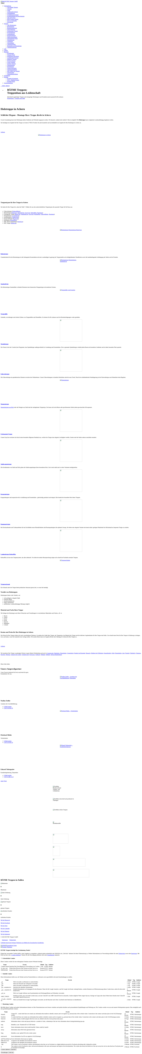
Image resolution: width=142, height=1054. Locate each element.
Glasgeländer (10, 43)
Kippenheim (118, 653)
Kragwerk (15, 218)
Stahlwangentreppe (12, 37)
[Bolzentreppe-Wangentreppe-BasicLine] (71, 240)
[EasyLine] (71, 420)
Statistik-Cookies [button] (7, 973)
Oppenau (138, 653)
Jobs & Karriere (11, 17)
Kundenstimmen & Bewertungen (15, 16)
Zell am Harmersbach (56, 654)
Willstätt (43, 654)
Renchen (3, 654)
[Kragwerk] (71, 480)
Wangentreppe (11, 65)
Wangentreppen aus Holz (7, 407)
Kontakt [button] (6, 77)
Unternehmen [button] (7, 6)
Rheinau (8, 654)
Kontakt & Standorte (12, 78)
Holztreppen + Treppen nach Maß (16, 98)
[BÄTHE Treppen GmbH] (9, 1)
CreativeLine (15, 217)
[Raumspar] (71, 511)
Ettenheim (56, 653)
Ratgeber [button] (6, 52)
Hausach (88, 653)
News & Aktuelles (12, 20)
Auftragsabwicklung (12, 12)
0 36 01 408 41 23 (8, 777)
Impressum (5, 940)
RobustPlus (34, 212)
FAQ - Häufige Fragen (13, 80)
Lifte (5, 49)
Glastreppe (10, 41)
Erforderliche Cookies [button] (8, 958)
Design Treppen (11, 60)
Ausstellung (7, 75)
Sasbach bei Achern (16, 654)
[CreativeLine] (71, 330)
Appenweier (50, 653)
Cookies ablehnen (16, 955)
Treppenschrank (11, 44)
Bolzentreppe (10, 26)
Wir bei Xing (4, 925)
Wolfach (48, 654)
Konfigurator (10, 53)
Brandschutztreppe (12, 28)
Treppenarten (10, 72)
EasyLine (27, 212)
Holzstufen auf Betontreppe (14, 46)
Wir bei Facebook (5, 923)
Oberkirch (132, 653)
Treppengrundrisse (12, 69)
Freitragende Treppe (12, 31)
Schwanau (32, 654)
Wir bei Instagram (5, 934)
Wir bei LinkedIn (5, 928)
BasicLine (14, 212)
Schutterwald (25, 654)
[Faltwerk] (71, 360)
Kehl (113, 653)
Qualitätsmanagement (12, 14)
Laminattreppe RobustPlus (8, 554)
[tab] (71, 958)
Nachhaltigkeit (11, 13)
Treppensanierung (12, 47)
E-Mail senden (8, 706)
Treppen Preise (11, 55)
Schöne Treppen (11, 63)
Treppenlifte (4, 314)
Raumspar (40, 212)
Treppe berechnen (12, 68)
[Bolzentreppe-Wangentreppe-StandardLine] (71, 270)
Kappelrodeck (107, 653)
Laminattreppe (11, 34)
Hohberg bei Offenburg (97, 653)
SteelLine (20, 221)
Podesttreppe (10, 66)
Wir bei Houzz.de (5, 920)
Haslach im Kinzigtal (79, 653)
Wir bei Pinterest (5, 931)
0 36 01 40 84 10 (8, 708)
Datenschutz (12, 940)
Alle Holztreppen (11, 25)
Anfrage (3, 132)
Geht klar (11, 1052)
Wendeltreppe (10, 40)
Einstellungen (50, 955)
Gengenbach (70, 653)
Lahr (123, 653)
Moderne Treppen (12, 59)
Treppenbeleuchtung (12, 74)
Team (8, 10)
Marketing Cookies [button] (7, 1004)
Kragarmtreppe (11, 32)
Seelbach (37, 654)
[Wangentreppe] (71, 390)
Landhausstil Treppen (12, 58)
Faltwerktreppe (11, 29)
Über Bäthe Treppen (12, 7)
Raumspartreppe (11, 35)
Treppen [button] (6, 23)
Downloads (10, 22)
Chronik (9, 9)
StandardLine (21, 212)
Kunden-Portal (11, 81)
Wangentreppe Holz (12, 38)
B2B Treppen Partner (12, 19)
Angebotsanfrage (8, 83)
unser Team (4, 781)
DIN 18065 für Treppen (13, 71)
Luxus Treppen (11, 62)
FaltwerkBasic (16, 211)
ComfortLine (15, 215)
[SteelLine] (71, 450)
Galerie (6, 50)
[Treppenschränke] (71, 571)
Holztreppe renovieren (13, 56)
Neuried (127, 653)
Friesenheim (63, 653)
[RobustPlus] (71, 541)
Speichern (13, 1049)
